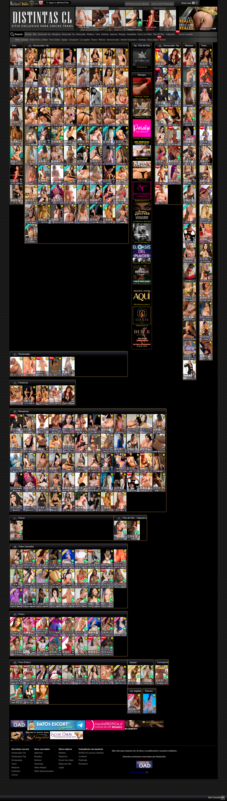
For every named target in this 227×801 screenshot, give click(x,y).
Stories (163, 40)
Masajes (122, 34)
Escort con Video (145, 34)
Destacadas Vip (44, 34)
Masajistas (56, 34)
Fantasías (105, 34)
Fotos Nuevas (159, 8)
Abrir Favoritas (214, 797)
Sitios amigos (153, 40)
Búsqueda (19, 34)
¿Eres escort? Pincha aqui (162, 4)
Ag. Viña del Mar (142, 45)
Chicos (21, 518)
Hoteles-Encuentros (129, 40)
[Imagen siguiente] (173, 17)
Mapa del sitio (65, 764)
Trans (97, 34)
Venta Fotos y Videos (39, 40)
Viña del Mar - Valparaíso (164, 34)
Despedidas (131, 34)
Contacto (83, 756)
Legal (61, 767)
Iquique (65, 40)
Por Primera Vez (92, 8)
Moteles (62, 753)
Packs (21, 614)
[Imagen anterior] (77, 17)
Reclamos (83, 764)
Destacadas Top (68, 34)
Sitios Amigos (40, 767)
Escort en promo (186, 34)
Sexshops (142, 40)
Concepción (73, 40)
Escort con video (66, 760)
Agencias (113, 34)
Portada (28, 34)
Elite (35, 34)
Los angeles (85, 40)
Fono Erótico (54, 40)
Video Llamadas (21, 40)
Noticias (102, 40)
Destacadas (81, 34)
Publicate (83, 760)
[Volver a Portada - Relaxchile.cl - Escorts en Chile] (24, 3)
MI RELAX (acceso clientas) (137, 4)
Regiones (63, 756)
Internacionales (113, 40)
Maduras (90, 34)
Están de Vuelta (126, 8)
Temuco (94, 40)
